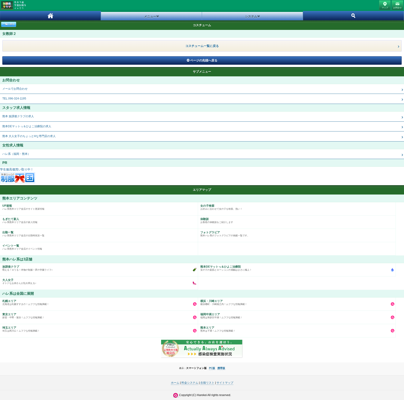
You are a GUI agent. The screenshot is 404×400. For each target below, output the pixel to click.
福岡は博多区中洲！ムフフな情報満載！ (221, 316)
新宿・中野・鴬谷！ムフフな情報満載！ (23, 316)
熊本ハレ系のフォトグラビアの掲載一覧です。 (224, 234)
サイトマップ (224, 382)
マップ (385, 8)
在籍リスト (207, 382)
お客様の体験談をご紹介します (216, 220)
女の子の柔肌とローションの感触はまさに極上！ (226, 268)
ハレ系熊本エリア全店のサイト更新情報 (23, 207)
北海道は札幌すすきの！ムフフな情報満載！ (25, 302)
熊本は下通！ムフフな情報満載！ (217, 329)
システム (251, 16)
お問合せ (397, 8)
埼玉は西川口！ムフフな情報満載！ (21, 329)
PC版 (212, 368)
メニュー (150, 16)
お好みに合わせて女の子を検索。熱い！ (221, 207)
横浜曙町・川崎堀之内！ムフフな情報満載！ (223, 302)
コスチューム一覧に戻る (202, 46)
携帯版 (221, 368)
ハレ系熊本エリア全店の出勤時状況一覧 (23, 234)
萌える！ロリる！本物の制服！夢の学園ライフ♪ (27, 268)
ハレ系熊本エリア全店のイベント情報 (22, 247)
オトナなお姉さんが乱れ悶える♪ (19, 281)
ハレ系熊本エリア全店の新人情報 (19, 220)
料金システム (189, 382)
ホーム (50, 15)
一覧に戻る (8, 24)
